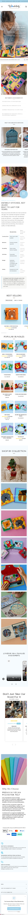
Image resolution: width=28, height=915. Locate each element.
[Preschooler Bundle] (21, 346)
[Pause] (8, 679)
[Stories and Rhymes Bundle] (21, 386)
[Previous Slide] (12, 684)
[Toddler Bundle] (7, 367)
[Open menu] (3, 6)
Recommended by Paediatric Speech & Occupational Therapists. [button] (12, 114)
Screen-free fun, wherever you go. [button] (11, 105)
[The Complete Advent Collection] (7, 386)
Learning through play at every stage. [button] (12, 109)
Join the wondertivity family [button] (8, 888)
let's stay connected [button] (6, 892)
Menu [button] (2, 884)
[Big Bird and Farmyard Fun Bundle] (21, 407)
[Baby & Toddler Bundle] (7, 346)
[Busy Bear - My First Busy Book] (11, 314)
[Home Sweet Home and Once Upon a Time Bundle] (7, 429)
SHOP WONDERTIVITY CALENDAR (15, 41)
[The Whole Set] (21, 429)
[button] (8, 327)
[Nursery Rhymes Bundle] (21, 367)
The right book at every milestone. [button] (11, 101)
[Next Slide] (16, 684)
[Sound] (3, 679)
